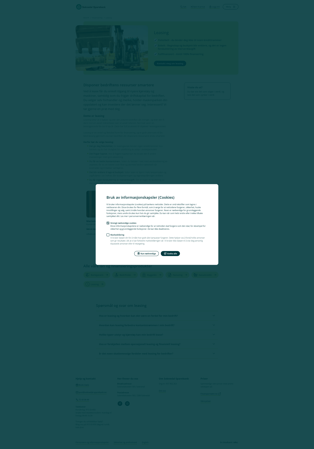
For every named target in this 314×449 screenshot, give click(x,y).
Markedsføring (117, 234)
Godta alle (172, 253)
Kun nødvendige (148, 253)
